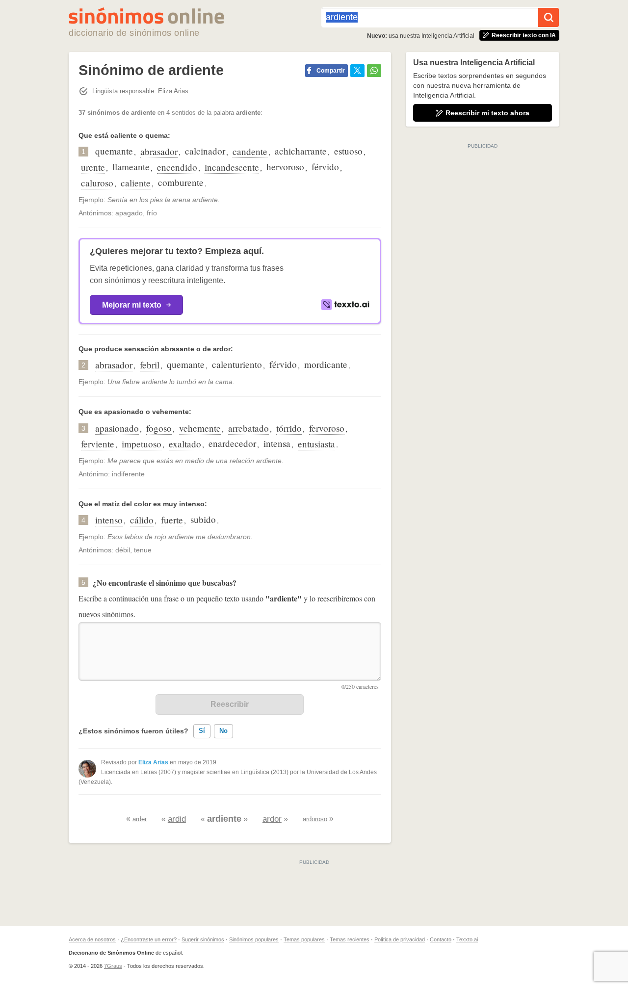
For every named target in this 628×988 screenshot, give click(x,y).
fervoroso (326, 428)
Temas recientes (349, 939)
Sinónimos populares (254, 939)
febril (149, 365)
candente (250, 151)
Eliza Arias (153, 762)
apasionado (117, 428)
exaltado (185, 444)
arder (139, 819)
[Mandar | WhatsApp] (374, 70)
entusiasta (316, 444)
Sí (202, 730)
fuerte (172, 520)
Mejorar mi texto (131, 305)
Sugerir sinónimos (203, 939)
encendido (177, 167)
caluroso (97, 183)
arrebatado (248, 428)
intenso (109, 520)
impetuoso (141, 444)
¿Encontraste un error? (149, 939)
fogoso (159, 428)
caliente (136, 183)
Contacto (440, 939)
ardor (272, 819)
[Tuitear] (357, 70)
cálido (142, 520)
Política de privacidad (399, 939)
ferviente (97, 444)
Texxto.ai (467, 939)
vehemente (200, 428)
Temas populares (304, 939)
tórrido (289, 428)
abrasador (159, 151)
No (223, 730)
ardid (177, 819)
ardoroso (315, 819)
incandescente (232, 167)
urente (93, 167)
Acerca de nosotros (92, 939)
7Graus (113, 966)
